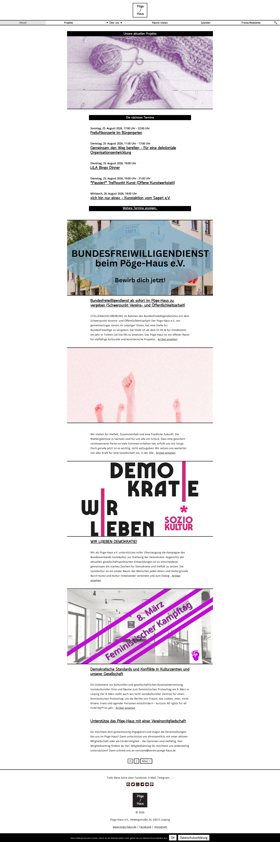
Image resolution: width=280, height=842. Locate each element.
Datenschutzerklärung (194, 838)
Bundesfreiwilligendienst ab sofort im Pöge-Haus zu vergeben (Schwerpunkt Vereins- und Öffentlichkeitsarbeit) (137, 303)
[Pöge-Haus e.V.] (140, 15)
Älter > (146, 761)
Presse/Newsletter (251, 23)
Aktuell (23, 23)
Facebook (145, 827)
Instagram (160, 827)
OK (173, 838)
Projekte (68, 23)
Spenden (205, 23)
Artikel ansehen (167, 339)
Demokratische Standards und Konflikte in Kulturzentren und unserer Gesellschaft (139, 672)
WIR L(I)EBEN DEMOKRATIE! (113, 542)
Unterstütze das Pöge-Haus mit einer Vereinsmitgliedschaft (138, 721)
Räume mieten (160, 23)
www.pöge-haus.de (124, 827)
